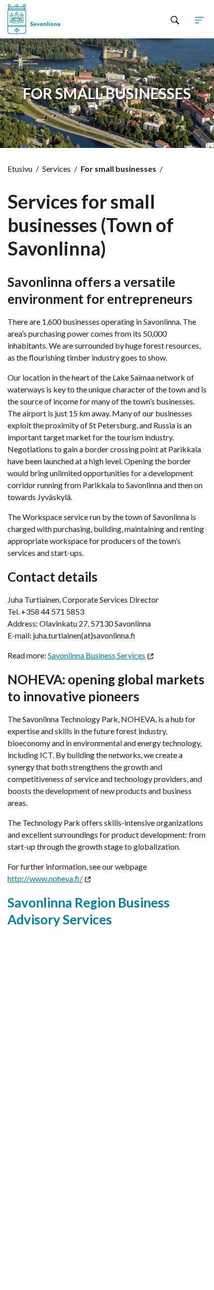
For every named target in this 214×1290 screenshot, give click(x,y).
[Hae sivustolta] (175, 19)
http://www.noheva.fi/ (45, 878)
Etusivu (19, 168)
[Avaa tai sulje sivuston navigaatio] (199, 19)
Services (56, 168)
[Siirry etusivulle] (47, 19)
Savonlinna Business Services (96, 655)
